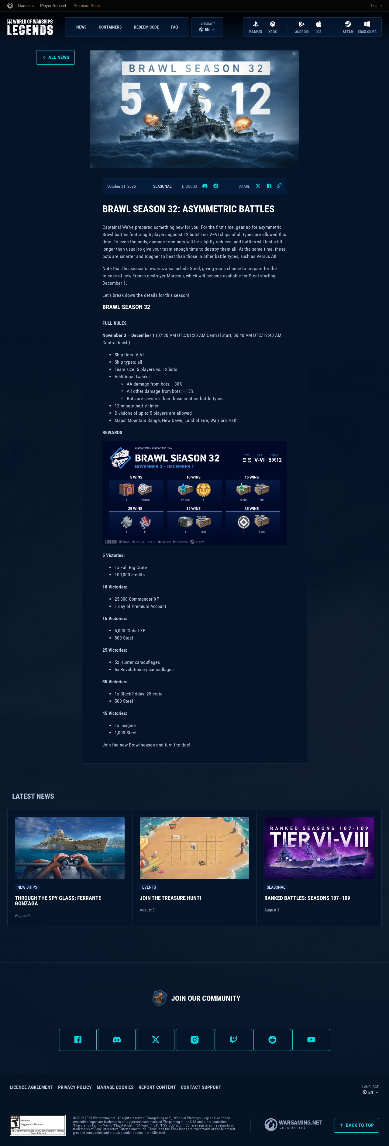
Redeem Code (146, 27)
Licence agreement (31, 1087)
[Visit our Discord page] (117, 1040)
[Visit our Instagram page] (194, 1040)
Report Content (157, 1087)
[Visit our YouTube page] (311, 1040)
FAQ (174, 27)
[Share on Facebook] (269, 186)
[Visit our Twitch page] (233, 1040)
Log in (376, 5)
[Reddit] (216, 186)
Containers (110, 27)
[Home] (35, 27)
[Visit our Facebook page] (78, 1040)
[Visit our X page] (155, 1040)
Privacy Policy (75, 1087)
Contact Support (201, 1087)
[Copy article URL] (279, 186)
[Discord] (205, 186)
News (81, 27)
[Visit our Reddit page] (272, 1040)
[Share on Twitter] (258, 186)
